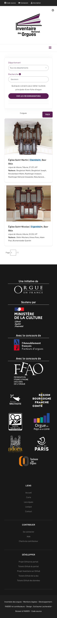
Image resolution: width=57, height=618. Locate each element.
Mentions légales (30, 602)
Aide (28, 536)
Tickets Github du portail (28, 566)
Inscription (36, 3)
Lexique (28, 507)
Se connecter (28, 532)
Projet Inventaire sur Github (28, 571)
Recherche (13, 74)
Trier (47, 114)
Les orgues (28, 502)
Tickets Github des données (28, 580)
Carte (28, 497)
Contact (28, 511)
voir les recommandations (28, 96)
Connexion (24, 3)
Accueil (28, 493)
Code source (11, 3)
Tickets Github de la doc (29, 576)
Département (14, 63)
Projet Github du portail (28, 562)
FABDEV (8, 606)
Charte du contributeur (28, 541)
